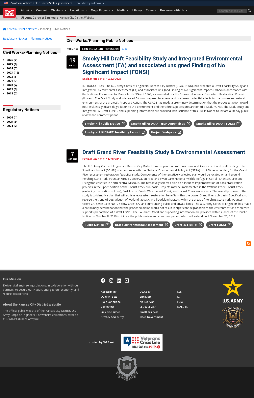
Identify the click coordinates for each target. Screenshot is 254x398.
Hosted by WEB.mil (101, 342)
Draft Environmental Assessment (139, 225)
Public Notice (95, 225)
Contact (41, 10)
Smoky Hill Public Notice (103, 123)
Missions (57, 10)
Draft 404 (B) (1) (186, 225)
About (25, 10)
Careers (151, 10)
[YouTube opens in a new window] (127, 280)
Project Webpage (164, 132)
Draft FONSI (218, 225)
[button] (90, 3)
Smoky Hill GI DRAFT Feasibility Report (113, 132)
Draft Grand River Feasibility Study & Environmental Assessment (163, 152)
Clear (125, 48)
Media (121, 10)
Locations (77, 10)
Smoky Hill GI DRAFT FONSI (216, 123)
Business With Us (172, 10)
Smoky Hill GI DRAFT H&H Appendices (158, 123)
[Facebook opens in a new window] (103, 280)
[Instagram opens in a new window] (111, 280)
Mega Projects (101, 10)
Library (137, 10)
